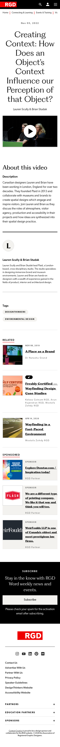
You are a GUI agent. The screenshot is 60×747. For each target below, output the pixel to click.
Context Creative (16, 731)
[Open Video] (30, 131)
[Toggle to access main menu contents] (55, 4)
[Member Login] (47, 4)
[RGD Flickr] (43, 654)
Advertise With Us (15, 667)
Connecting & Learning (22, 13)
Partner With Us (14, 672)
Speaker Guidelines (16, 682)
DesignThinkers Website (19, 687)
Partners (12, 704)
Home (5, 13)
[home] (8, 4)
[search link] (40, 4)
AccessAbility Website (17, 692)
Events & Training (44, 13)
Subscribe (30, 599)
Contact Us (11, 662)
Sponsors (12, 721)
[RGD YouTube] (24, 654)
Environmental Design (20, 319)
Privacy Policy (12, 677)
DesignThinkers (15, 312)
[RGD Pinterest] (36, 654)
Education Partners (20, 712)
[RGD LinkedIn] (30, 654)
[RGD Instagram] (17, 654)
